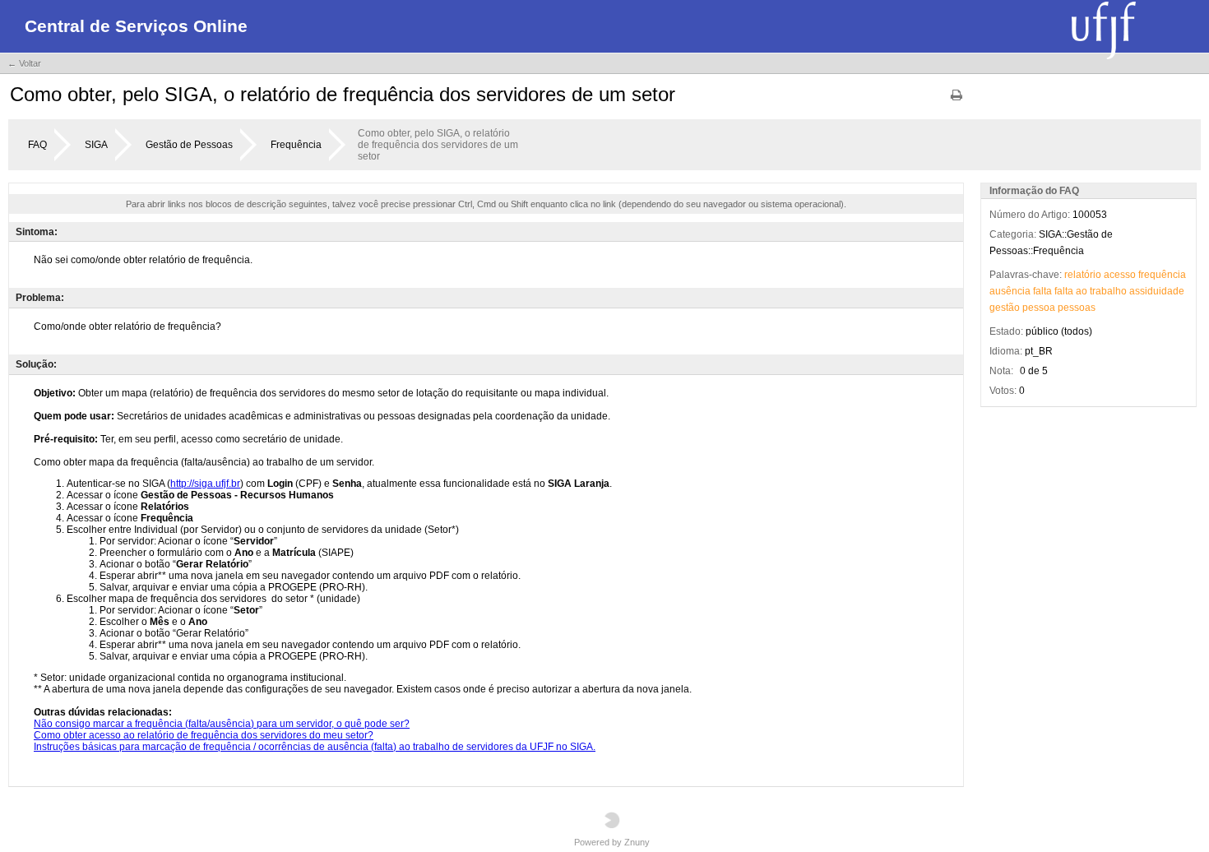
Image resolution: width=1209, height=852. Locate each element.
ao (1081, 291)
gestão (1004, 307)
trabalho (1108, 291)
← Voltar (24, 63)
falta (1042, 291)
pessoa (1038, 307)
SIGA (96, 144)
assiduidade (1156, 291)
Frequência (296, 144)
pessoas (1077, 307)
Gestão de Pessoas (189, 144)
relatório (1082, 274)
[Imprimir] (956, 100)
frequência (1162, 274)
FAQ (37, 144)
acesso (1120, 274)
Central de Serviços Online (136, 25)
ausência (1010, 291)
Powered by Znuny (612, 842)
